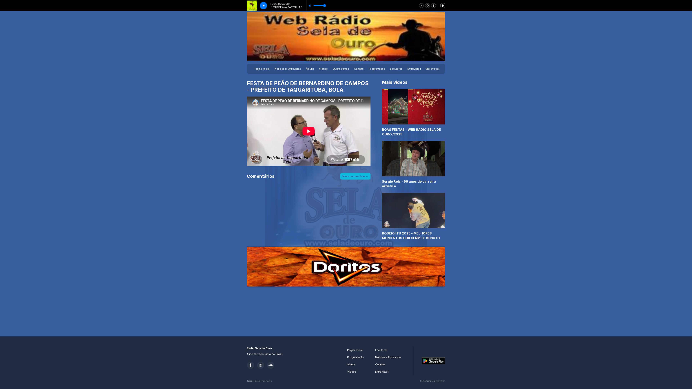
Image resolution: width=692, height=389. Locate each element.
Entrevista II (433, 68)
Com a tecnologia (427, 381)
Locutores (396, 68)
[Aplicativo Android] (442, 5)
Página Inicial (262, 68)
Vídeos (323, 68)
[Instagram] (427, 5)
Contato (359, 68)
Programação (377, 68)
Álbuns (310, 68)
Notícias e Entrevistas (288, 68)
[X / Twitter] (421, 5)
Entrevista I (414, 68)
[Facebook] (433, 5)
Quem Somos (341, 68)
